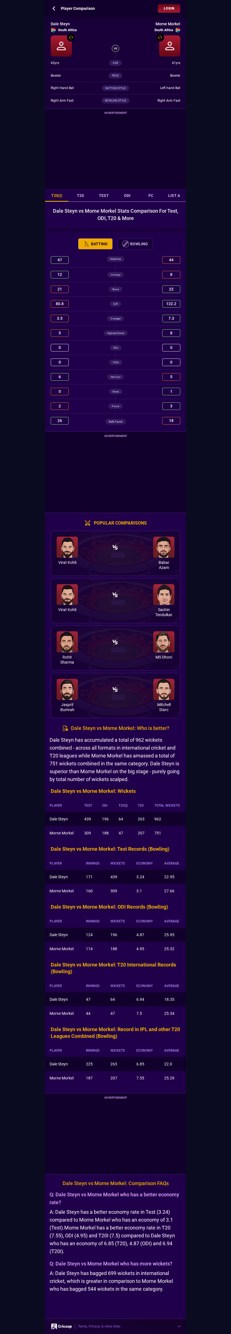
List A (174, 196)
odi (127, 196)
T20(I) (56, 196)
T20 (80, 196)
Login (169, 8)
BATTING (99, 244)
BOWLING (139, 244)
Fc (150, 196)
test (104, 196)
